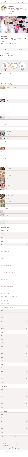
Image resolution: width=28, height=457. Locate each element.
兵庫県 (2, 378)
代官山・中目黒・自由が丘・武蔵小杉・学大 (9, 296)
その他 (7, 221)
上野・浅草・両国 (4, 262)
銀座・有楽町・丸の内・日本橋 (7, 286)
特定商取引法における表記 (19, 441)
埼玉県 (2, 321)
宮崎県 (2, 428)
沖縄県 (2, 432)
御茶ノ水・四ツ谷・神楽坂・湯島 (7, 255)
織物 (6, 188)
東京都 (2, 244)
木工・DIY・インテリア (10, 195)
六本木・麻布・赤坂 (5, 279)
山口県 (2, 396)
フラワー (7, 100)
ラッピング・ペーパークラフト (12, 172)
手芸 (6, 148)
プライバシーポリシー (18, 438)
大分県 (2, 425)
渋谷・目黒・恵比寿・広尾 (6, 265)
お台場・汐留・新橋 (5, 293)
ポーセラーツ (8, 131)
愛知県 (2, 357)
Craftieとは (3, 436)
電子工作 (7, 198)
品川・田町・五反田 (5, 275)
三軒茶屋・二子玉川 (5, 269)
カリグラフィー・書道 (10, 138)
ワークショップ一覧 (10, 49)
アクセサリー (8, 117)
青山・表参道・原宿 (5, 282)
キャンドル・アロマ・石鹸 (11, 87)
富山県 (2, 335)
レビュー (21, 49)
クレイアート (8, 134)
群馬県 (2, 317)
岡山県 (2, 389)
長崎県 (2, 417)
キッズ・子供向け (9, 201)
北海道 (2, 233)
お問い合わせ (3, 443)
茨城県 (2, 310)
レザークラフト (9, 168)
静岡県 (2, 353)
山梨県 (2, 342)
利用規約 (15, 436)
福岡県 (2, 414)
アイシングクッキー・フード (11, 205)
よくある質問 (3, 441)
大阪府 (2, 375)
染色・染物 (8, 185)
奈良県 (2, 382)
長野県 (2, 346)
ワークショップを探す (5, 438)
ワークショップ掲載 (4, 445)
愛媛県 (2, 407)
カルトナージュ (9, 211)
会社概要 (15, 443)
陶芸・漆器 (8, 181)
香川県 (2, 403)
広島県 (2, 392)
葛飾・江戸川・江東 (5, 303)
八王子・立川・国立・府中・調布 (7, 248)
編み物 (7, 215)
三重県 (2, 360)
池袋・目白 (3, 258)
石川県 (2, 339)
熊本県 (2, 421)
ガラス (7, 178)
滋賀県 (2, 367)
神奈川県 (2, 328)
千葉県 (2, 325)
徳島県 (2, 400)
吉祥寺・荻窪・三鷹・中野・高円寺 (8, 272)
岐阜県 (2, 350)
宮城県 (2, 237)
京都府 (2, 371)
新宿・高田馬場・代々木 (5, 251)
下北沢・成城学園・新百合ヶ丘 (7, 307)
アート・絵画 (8, 175)
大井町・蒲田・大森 (5, 300)
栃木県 (2, 314)
